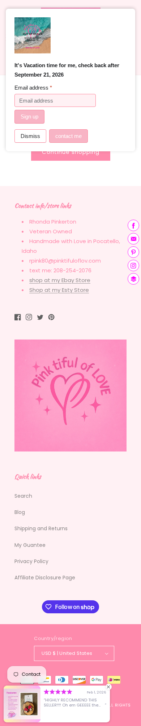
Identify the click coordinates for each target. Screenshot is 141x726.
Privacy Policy (31, 561)
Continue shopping (70, 152)
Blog (19, 512)
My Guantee (30, 545)
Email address (33, 88)
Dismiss (30, 136)
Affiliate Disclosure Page (44, 577)
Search (23, 496)
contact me (68, 136)
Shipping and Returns (41, 528)
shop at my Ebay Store (59, 280)
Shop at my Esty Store (59, 290)
